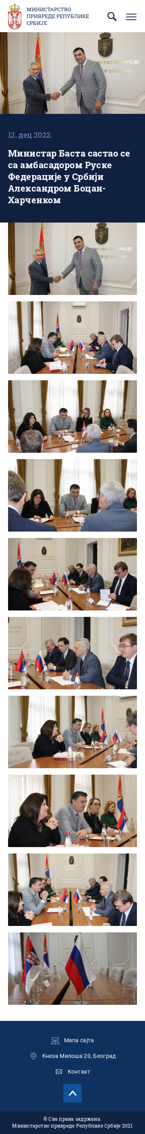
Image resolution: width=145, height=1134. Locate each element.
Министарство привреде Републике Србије (58, 16)
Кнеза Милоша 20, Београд (79, 1056)
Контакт (79, 1071)
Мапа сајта (79, 1040)
